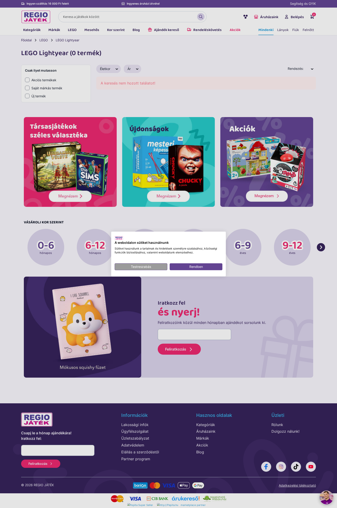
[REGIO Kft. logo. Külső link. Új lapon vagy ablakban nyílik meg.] (119, 238)
